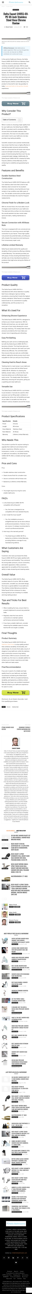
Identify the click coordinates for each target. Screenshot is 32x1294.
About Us (16, 1271)
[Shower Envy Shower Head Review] (4, 1054)
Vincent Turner (9, 27)
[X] (14, 33)
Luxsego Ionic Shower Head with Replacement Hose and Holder (19, 950)
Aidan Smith (13, 912)
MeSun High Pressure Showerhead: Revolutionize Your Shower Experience (19, 1062)
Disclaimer (9, 1271)
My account (25, 1276)
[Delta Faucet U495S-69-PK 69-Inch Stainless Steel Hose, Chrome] (16, 93)
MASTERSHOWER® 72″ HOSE (19, 876)
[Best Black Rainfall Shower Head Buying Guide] (5, 984)
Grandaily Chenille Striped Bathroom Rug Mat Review (23, 729)
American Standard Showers (20, 991)
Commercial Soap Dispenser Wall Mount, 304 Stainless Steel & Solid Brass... (21, 1208)
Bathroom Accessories (16, 953)
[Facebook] (10, 33)
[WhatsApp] (22, 33)
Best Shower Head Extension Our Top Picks (20, 1044)
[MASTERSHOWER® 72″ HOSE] (6, 878)
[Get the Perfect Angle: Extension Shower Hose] (6, 1000)
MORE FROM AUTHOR (21, 830)
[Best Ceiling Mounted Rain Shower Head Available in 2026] (6, 967)
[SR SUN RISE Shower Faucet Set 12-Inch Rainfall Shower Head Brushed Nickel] (6, 838)
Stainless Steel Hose (8, 644)
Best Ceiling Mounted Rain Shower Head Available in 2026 (20, 967)
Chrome (8, 707)
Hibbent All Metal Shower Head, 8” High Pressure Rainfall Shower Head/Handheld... (21, 1189)
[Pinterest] (18, 33)
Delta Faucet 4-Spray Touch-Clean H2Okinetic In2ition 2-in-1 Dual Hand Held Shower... (20, 1133)
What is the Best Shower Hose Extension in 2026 (20, 1018)
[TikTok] (22, 1258)
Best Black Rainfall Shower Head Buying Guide (19, 983)
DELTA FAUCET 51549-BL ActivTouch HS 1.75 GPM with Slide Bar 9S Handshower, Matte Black (20, 847)
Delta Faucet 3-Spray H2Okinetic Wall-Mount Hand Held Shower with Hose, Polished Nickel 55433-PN (20, 857)
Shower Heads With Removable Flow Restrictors (20, 975)
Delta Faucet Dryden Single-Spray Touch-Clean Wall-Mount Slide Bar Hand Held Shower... (21, 1107)
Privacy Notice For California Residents (15, 1273)
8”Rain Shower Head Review (8, 728)
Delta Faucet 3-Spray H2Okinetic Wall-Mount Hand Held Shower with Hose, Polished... (21, 1098)
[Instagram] (8, 1257)
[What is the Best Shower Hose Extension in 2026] (6, 1018)
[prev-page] (3, 899)
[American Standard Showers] (5, 993)
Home (3, 6)
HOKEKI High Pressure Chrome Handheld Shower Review (20, 958)
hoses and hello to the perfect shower (16, 86)
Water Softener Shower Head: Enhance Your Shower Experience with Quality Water (20, 940)
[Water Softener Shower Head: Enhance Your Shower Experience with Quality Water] (5, 941)
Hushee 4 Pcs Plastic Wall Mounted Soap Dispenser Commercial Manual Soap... (19, 1198)
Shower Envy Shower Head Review (19, 1053)
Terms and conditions (15, 1276)
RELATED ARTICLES (10, 830)
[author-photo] (16, 746)
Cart (14, 1278)
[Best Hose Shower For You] (5, 1037)
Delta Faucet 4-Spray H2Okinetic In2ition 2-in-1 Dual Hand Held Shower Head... (21, 1170)
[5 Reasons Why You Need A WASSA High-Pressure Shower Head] (4, 1009)
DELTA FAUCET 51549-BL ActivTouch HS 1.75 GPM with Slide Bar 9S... (20, 1088)
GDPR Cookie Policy (7, 1275)
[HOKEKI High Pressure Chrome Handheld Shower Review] (5, 960)
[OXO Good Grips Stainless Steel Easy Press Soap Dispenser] (6, 1153)
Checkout (19, 1278)
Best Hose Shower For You (19, 1035)
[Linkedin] (13, 1258)
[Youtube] (16, 1262)
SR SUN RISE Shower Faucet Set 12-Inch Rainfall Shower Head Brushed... (20, 1079)
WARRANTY (6, 1276)
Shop (24, 1278)
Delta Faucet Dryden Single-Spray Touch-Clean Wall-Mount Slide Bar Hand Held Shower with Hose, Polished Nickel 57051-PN (20, 868)
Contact (22, 1271)
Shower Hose (9, 6)
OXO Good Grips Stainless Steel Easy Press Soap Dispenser (21, 1151)
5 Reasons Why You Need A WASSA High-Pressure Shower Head (20, 1009)
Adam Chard (13, 904)
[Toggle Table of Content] (19, 119)
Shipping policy (16, 1275)
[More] (26, 33)
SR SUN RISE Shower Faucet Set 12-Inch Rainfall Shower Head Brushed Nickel (20, 837)
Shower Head (15, 944)
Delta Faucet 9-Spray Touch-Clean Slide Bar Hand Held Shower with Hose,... (20, 1179)
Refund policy (25, 1275)
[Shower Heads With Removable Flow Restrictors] (6, 976)
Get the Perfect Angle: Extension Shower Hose (18, 1000)
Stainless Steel (15, 707)
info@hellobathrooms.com (19, 1253)
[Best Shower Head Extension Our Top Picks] (5, 1046)
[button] (3, 2)
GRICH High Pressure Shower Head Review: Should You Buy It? (20, 1027)
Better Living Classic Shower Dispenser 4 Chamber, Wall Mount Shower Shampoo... (20, 1161)
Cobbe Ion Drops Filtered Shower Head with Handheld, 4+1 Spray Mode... (20, 1143)
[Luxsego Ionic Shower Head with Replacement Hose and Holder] (5, 950)
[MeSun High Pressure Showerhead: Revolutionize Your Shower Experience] (5, 1062)
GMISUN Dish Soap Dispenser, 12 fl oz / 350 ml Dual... (21, 1124)
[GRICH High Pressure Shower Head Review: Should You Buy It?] (4, 1028)
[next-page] (5, 899)
